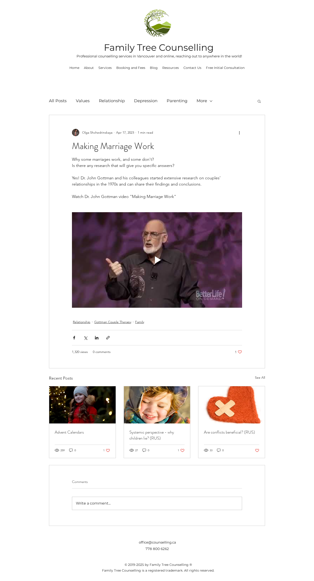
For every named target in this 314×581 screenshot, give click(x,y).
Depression (145, 100)
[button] (170, 67)
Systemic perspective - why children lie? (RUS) (151, 435)
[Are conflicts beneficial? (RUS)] (231, 404)
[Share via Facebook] (74, 338)
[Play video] (157, 260)
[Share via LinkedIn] (96, 338)
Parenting (177, 100)
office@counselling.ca (157, 542)
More (202, 100)
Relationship (112, 100)
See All (260, 377)
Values (83, 100)
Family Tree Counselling (159, 47)
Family (139, 322)
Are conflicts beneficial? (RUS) (229, 432)
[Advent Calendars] (82, 404)
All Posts (58, 100)
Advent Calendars (69, 432)
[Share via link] (108, 338)
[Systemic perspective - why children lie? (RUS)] (157, 404)
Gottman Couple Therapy (112, 322)
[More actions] (239, 132)
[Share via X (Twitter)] (85, 338)
